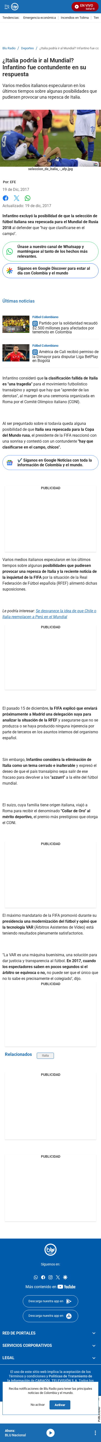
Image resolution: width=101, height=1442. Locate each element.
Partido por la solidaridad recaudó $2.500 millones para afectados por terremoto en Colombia (65, 328)
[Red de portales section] (94, 1333)
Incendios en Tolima (75, 18)
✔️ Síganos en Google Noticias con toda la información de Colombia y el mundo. (54, 462)
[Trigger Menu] (6, 7)
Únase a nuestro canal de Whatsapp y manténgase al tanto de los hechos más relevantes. (52, 251)
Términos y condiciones (27, 1376)
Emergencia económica (39, 18)
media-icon (50, 1433)
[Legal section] (94, 1358)
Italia (45, 1055)
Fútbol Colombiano (45, 317)
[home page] (50, 1250)
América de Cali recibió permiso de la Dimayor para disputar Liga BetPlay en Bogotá (65, 356)
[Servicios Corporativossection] (94, 1345)
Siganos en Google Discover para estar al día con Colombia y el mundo (53, 270)
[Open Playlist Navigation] (95, 1432)
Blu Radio (8, 48)
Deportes (27, 48)
